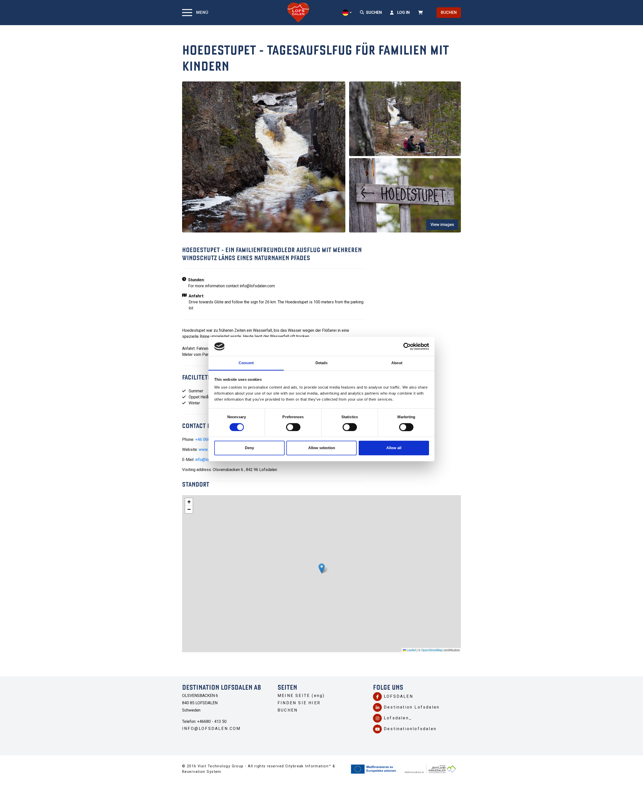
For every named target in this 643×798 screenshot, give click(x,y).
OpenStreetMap (432, 650)
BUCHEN (449, 12)
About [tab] (396, 363)
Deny (249, 448)
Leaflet (411, 650)
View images (442, 224)
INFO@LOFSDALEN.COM (211, 728)
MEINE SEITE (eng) (301, 695)
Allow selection (321, 448)
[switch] (293, 427)
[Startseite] (298, 12)
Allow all (393, 448)
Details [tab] (321, 363)
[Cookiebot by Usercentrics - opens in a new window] (407, 346)
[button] (321, 568)
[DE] (347, 12)
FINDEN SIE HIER (299, 702)
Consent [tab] (246, 363)
